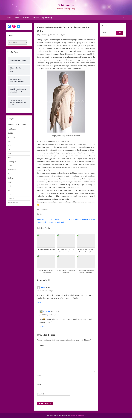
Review (10, 186)
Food (9, 158)
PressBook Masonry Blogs (78, 415)
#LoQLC (10, 133)
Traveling (11, 198)
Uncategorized (44, 210)
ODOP (10, 182)
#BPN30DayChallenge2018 (17, 125)
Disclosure (25, 18)
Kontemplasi (12, 162)
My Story (11, 178)
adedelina (47, 311)
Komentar (41, 345)
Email (39, 385)
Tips (41, 214)
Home (9, 18)
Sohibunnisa (66, 5)
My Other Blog (47, 18)
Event (9, 149)
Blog (9, 145)
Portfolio (35, 18)
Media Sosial (12, 170)
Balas (39, 303)
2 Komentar (67, 35)
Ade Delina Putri (55, 35)
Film (9, 154)
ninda (43, 287)
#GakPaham (12, 129)
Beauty (10, 141)
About (16, 18)
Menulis (10, 174)
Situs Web (40, 394)
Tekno (10, 190)
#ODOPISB (11, 137)
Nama (40, 375)
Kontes (10, 166)
